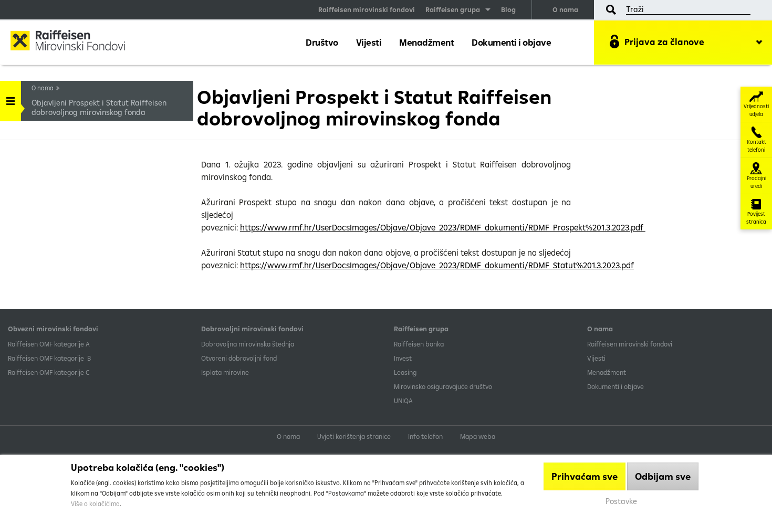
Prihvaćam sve (584, 476)
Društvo (322, 42)
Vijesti (369, 42)
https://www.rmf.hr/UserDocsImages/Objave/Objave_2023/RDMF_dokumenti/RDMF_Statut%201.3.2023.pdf (437, 265)
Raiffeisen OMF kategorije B (49, 358)
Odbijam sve (663, 476)
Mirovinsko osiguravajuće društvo (444, 386)
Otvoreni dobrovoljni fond (239, 358)
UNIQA (403, 400)
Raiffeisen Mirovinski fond (76, 42)
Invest (403, 358)
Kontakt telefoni (756, 146)
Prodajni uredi (756, 182)
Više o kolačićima (95, 504)
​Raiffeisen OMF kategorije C (49, 372)
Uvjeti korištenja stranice (354, 436)
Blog (508, 9)
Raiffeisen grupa (452, 9)
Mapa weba (477, 436)
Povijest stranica (756, 218)
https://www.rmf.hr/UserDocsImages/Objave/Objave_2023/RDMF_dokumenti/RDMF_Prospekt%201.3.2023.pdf (442, 227)
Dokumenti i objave (511, 42)
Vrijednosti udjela (756, 110)
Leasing (405, 372)
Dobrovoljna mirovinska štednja (247, 344)
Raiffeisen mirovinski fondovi (366, 9)
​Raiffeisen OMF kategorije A (49, 344)
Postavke (621, 501)
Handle (10, 101)
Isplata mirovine (225, 372)
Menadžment (426, 42)
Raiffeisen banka (419, 344)
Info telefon (425, 436)
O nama (565, 9)
